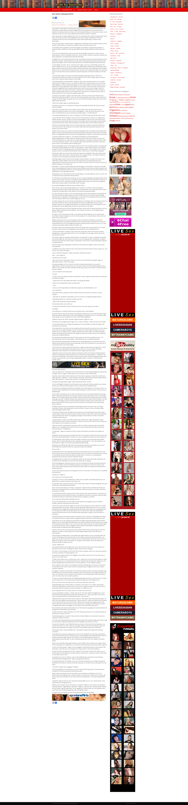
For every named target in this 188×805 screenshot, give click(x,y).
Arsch (111, 94)
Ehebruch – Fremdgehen (116, 34)
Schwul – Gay (113, 65)
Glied (123, 102)
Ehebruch (127, 97)
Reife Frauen (113, 58)
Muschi (112, 107)
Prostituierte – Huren (115, 55)
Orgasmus (114, 109)
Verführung (112, 82)
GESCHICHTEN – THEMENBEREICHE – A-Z (63, 10)
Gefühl (111, 102)
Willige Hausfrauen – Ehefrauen (117, 87)
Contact (133, 803)
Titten (123, 118)
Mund (132, 104)
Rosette (125, 110)
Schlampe (127, 113)
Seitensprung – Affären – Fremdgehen (119, 67)
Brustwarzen (126, 94)
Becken (116, 94)
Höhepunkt (127, 102)
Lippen (127, 104)
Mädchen (122, 107)
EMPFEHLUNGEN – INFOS (85, 10)
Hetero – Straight (114, 43)
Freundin (133, 100)
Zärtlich (117, 121)
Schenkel (123, 113)
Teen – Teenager (114, 75)
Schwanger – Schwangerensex (117, 63)
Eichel (133, 97)
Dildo (117, 97)
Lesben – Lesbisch (114, 46)
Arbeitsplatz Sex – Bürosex (116, 17)
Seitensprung (122, 116)
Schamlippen (115, 113)
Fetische (112, 38)
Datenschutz (128, 803)
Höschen (112, 104)
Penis (121, 110)
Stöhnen (118, 118)
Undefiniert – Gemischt (115, 80)
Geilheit (115, 102)
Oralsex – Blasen (114, 51)
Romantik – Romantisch (116, 60)
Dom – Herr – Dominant (116, 26)
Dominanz (121, 97)
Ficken (117, 100)
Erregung (112, 100)
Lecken (122, 104)
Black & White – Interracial (116, 24)
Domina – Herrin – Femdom (117, 29)
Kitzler (117, 104)
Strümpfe (112, 118)
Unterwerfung (129, 118)
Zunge (112, 120)
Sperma (132, 116)
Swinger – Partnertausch (116, 72)
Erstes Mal (112, 36)
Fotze (121, 100)
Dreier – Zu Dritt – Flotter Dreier (118, 31)
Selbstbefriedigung (114, 70)
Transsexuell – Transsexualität (117, 77)
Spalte (127, 116)
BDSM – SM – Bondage (116, 19)
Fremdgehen (127, 100)
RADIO (96, 10)
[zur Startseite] (69, 5)
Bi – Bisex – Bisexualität (116, 21)
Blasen (121, 94)
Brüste (112, 97)
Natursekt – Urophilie (115, 48)
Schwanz (113, 115)
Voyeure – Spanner (114, 84)
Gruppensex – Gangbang (116, 41)
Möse (127, 107)
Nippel (131, 107)
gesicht (119, 102)
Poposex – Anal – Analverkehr (117, 53)
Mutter (118, 107)
